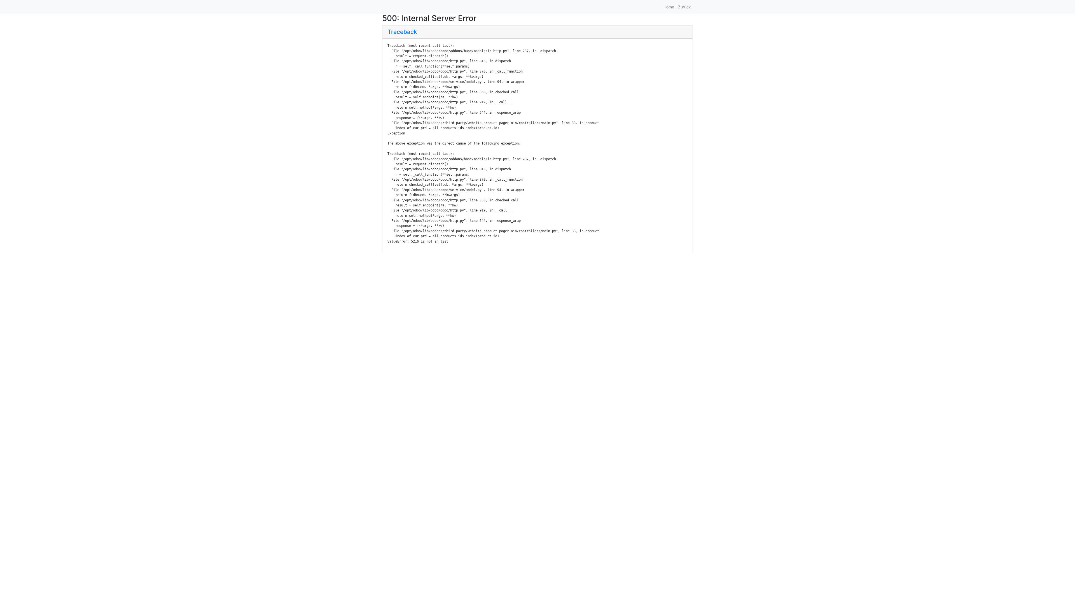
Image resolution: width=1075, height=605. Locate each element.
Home (668, 6)
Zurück (684, 6)
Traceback (402, 31)
